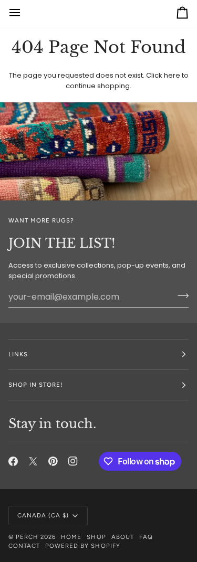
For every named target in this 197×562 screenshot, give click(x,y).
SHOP (96, 536)
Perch (27, 536)
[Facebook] (13, 461)
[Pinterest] (53, 461)
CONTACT (24, 545)
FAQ (146, 536)
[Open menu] (24, 13)
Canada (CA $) (43, 515)
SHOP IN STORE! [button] (35, 384)
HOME (71, 536)
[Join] (180, 295)
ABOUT (122, 536)
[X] (33, 461)
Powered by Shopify (82, 545)
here (172, 75)
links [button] (18, 354)
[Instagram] (73, 461)
